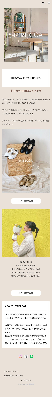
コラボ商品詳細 (26, 201)
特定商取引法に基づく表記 (13, 376)
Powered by (23, 384)
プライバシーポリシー (11, 371)
